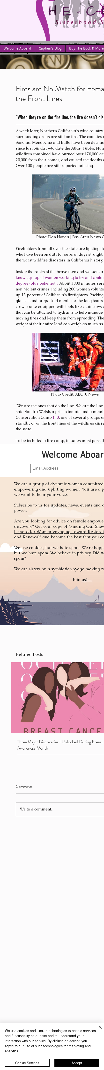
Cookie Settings (27, 1062)
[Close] (97, 1030)
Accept (77, 1062)
